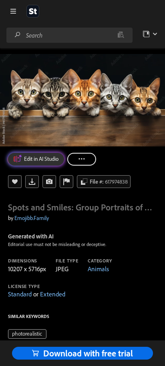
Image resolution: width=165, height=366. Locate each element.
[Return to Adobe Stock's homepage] (32, 11)
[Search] (17, 35)
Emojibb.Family (31, 218)
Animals (98, 269)
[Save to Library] (15, 181)
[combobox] (69, 35)
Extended (52, 294)
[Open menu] (13, 11)
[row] (27, 334)
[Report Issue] (66, 181)
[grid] (27, 333)
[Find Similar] (49, 181)
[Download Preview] (32, 181)
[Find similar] (121, 35)
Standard (20, 294)
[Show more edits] (81, 159)
